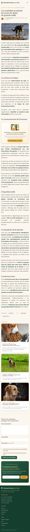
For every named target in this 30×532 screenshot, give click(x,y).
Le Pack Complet (5, 502)
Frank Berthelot (9, 17)
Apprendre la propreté (6, 499)
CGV (2, 521)
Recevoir (24, 477)
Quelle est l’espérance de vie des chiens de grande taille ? (10, 404)
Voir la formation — (15, 140)
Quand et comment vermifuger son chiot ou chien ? (11, 375)
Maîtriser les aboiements (6, 501)
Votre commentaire (6, 424)
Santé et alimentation (7, 7)
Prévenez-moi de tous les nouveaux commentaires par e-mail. (15, 450)
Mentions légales (5, 519)
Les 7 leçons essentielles (6, 497)
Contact (3, 525)
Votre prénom (4, 437)
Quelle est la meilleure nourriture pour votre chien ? (11, 345)
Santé (2, 514)
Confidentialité (4, 523)
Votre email (7, 443)
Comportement (4, 510)
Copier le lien (6, 316)
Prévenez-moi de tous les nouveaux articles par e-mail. (15, 453)
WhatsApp (23, 313)
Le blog (3, 508)
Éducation (3, 512)
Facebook (11, 313)
